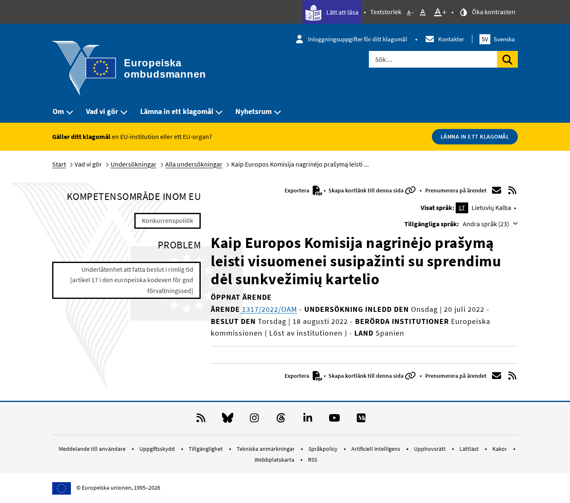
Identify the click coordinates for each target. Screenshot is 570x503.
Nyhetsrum (253, 111)
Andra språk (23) (486, 224)
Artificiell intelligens (376, 448)
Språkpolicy (323, 448)
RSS (312, 459)
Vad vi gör (102, 111)
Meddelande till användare (93, 448)
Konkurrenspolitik (167, 220)
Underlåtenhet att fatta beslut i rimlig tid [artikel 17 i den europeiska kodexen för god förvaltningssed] (131, 280)
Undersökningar (133, 164)
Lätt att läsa (341, 12)
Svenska (498, 39)
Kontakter (451, 39)
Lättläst (469, 448)
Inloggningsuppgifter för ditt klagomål (358, 39)
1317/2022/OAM (268, 309)
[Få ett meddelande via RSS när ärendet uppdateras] (512, 190)
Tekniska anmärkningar (266, 448)
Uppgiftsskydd (157, 448)
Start (59, 164)
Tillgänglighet (206, 448)
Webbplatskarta (275, 459)
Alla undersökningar (193, 164)
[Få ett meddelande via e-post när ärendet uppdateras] (496, 190)
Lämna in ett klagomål (176, 111)
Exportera (297, 190)
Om (58, 111)
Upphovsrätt (430, 448)
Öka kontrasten (493, 12)
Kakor (500, 448)
